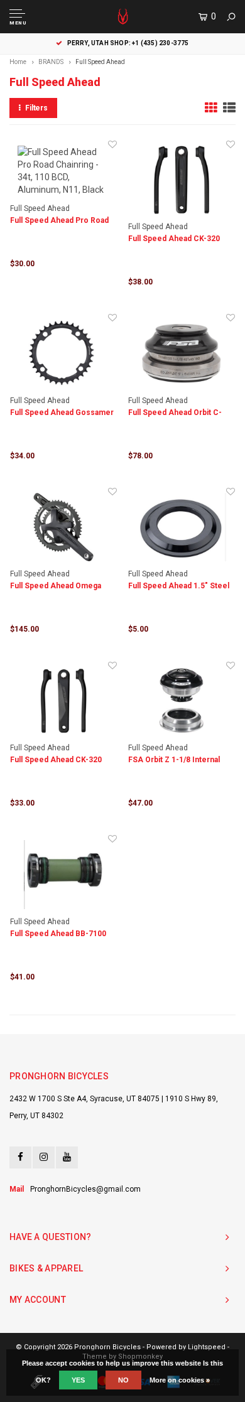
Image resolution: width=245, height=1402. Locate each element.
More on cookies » (180, 1380)
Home (17, 61)
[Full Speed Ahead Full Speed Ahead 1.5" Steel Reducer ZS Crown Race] (181, 527)
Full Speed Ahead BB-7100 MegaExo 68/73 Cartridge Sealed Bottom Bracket (58, 934)
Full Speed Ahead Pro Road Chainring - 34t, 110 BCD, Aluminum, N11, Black (59, 221)
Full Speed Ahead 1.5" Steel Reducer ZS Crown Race (178, 586)
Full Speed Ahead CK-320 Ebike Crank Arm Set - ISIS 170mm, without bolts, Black (178, 239)
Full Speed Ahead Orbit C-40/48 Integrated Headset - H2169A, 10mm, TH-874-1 (177, 413)
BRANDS (50, 61)
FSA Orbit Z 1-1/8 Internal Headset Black (174, 760)
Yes (78, 1380)
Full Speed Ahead (100, 61)
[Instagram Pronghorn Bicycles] (44, 1157)
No (123, 1380)
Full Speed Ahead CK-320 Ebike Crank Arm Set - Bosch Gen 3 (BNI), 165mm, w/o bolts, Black (63, 760)
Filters (36, 108)
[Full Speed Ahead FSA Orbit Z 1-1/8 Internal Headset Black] (181, 701)
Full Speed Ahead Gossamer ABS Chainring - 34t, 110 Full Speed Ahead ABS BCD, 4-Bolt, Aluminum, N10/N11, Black (62, 413)
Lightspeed (207, 1347)
